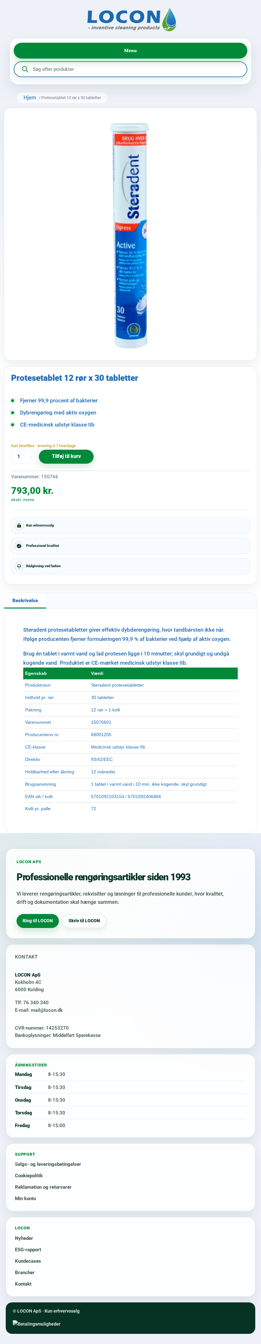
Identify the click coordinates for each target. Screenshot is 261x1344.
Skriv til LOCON (84, 920)
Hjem (30, 97)
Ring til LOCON (38, 920)
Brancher (25, 1272)
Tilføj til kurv (66, 456)
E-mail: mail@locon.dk (39, 1010)
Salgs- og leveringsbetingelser (48, 1164)
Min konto (25, 1198)
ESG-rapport (28, 1250)
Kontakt (23, 1284)
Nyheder (24, 1238)
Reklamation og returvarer (43, 1187)
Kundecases (28, 1261)
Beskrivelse (25, 600)
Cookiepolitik (29, 1176)
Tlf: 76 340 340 (32, 1002)
